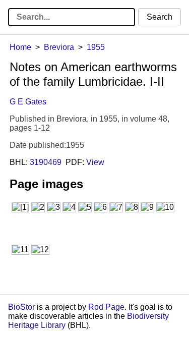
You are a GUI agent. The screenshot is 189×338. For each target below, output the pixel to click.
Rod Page (106, 307)
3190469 (45, 162)
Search (159, 17)
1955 (96, 47)
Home (20, 47)
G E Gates (28, 101)
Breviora (59, 47)
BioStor (21, 307)
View (95, 162)
